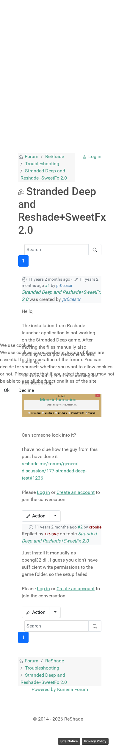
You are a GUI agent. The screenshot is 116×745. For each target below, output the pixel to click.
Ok (7, 390)
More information (58, 399)
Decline (26, 390)
